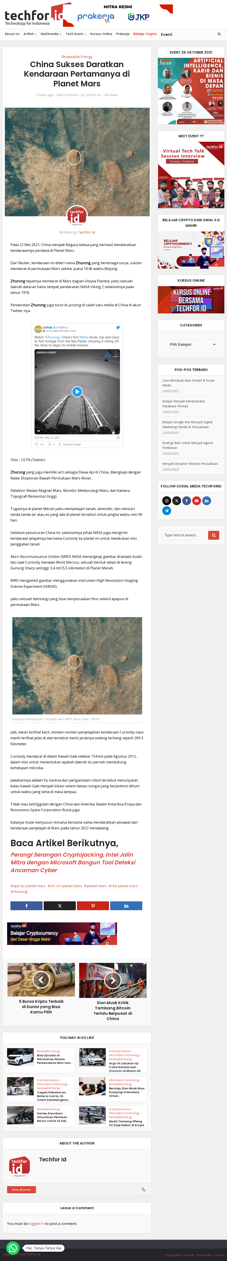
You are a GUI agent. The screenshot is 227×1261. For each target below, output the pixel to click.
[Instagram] (166, 500)
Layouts (189, 1255)
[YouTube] (196, 500)
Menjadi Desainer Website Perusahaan (190, 464)
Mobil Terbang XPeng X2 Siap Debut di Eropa (126, 1123)
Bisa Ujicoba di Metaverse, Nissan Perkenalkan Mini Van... (54, 1059)
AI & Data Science (120, 1051)
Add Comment (67, 95)
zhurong (20, 891)
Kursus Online (101, 34)
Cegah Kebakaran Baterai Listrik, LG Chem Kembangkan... (53, 1096)
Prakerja (122, 34)
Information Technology (124, 1055)
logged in (36, 1223)
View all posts (21, 1189)
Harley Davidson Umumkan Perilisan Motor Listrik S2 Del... (52, 1117)
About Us (12, 34)
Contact (219, 1255)
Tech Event (74, 34)
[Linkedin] (206, 500)
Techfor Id (92, 95)
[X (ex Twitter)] (176, 500)
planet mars (97, 885)
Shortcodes (204, 1255)
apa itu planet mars (29, 885)
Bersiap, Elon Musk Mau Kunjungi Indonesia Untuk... (127, 1092)
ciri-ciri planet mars (66, 885)
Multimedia (50, 34)
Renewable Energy (77, 56)
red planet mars (124, 885)
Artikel (28, 34)
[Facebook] (186, 500)
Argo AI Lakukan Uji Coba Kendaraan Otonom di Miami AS (125, 1067)
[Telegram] (166, 510)
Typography (173, 1255)
